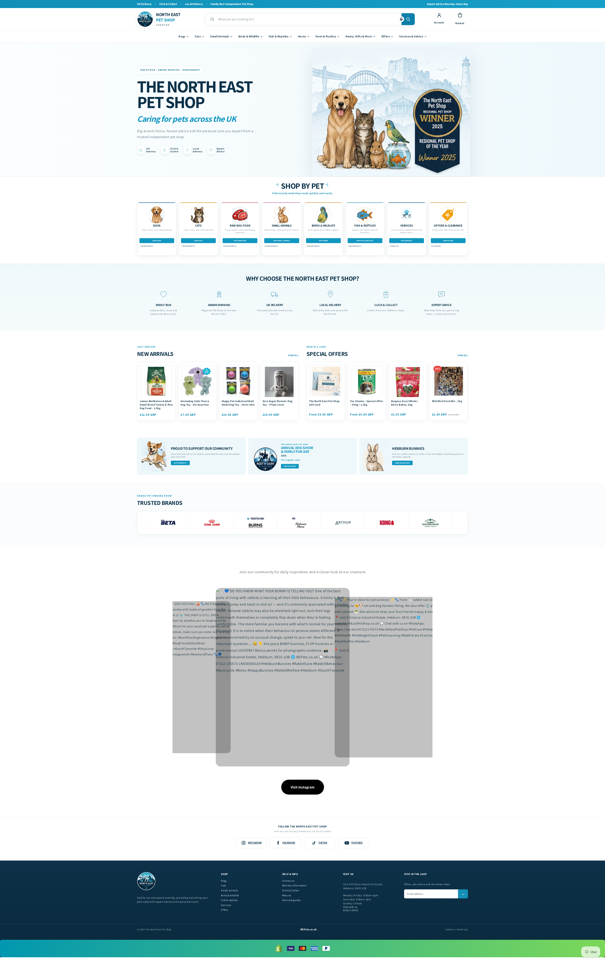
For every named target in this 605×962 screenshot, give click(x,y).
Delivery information (294, 885)
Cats (198, 36)
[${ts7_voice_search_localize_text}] (401, 19)
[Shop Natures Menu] (263, 523)
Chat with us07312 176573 (350, 908)
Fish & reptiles (229, 900)
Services (226, 905)
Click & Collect (290, 890)
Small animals (229, 890)
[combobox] (308, 19)
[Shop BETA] (438, 523)
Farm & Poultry (325, 36)
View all (293, 355)
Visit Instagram (303, 787)
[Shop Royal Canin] (176, 523)
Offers (385, 36)
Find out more (290, 466)
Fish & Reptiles (279, 36)
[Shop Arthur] (307, 523)
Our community (180, 463)
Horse (302, 36)
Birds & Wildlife (248, 36)
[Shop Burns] (219, 523)
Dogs (181, 36)
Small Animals (219, 36)
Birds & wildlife (230, 895)
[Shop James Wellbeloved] (394, 523)
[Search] (408, 19)
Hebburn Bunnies (402, 463)
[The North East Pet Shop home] (146, 889)
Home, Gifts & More (359, 36)
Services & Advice (411, 36)
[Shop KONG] (350, 523)
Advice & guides (291, 900)
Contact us (288, 880)
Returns (286, 895)
